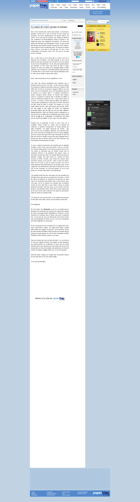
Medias (75, 4)
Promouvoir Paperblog (83, 492)
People (103, 4)
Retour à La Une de (44, 298)
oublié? (108, 1)
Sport (93, 4)
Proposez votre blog (42, 1)
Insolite (98, 4)
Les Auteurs (71, 20)
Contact (33, 493)
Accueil (33, 1)
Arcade (90, 104)
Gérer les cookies (66, 494)
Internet (81, 4)
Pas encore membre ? (98, 11)
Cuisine (66, 7)
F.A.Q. (63, 493)
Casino (98, 104)
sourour (101, 36)
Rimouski (75, 79)
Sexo (94, 7)
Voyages (82, 7)
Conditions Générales (52, 493)
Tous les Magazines (101, 7)
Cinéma (58, 4)
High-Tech (87, 4)
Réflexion (106, 104)
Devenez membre (102, 50)
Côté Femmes (54, 7)
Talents (74, 94)
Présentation (49, 492)
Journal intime (75, 92)
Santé (61, 7)
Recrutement (34, 494)
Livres (69, 4)
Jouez (102, 110)
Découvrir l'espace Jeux (94, 128)
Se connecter (102, 1)
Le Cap (74, 82)
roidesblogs (102, 39)
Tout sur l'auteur (91, 50)
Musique (64, 4)
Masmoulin (102, 32)
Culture (52, 4)
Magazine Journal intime (39, 20)
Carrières (88, 7)
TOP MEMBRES (100, 29)
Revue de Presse (66, 492)
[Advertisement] (50, 382)
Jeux (64, 20)
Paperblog (39, 6)
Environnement (73, 7)
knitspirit (102, 43)
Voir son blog (78, 54)
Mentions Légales (51, 494)
